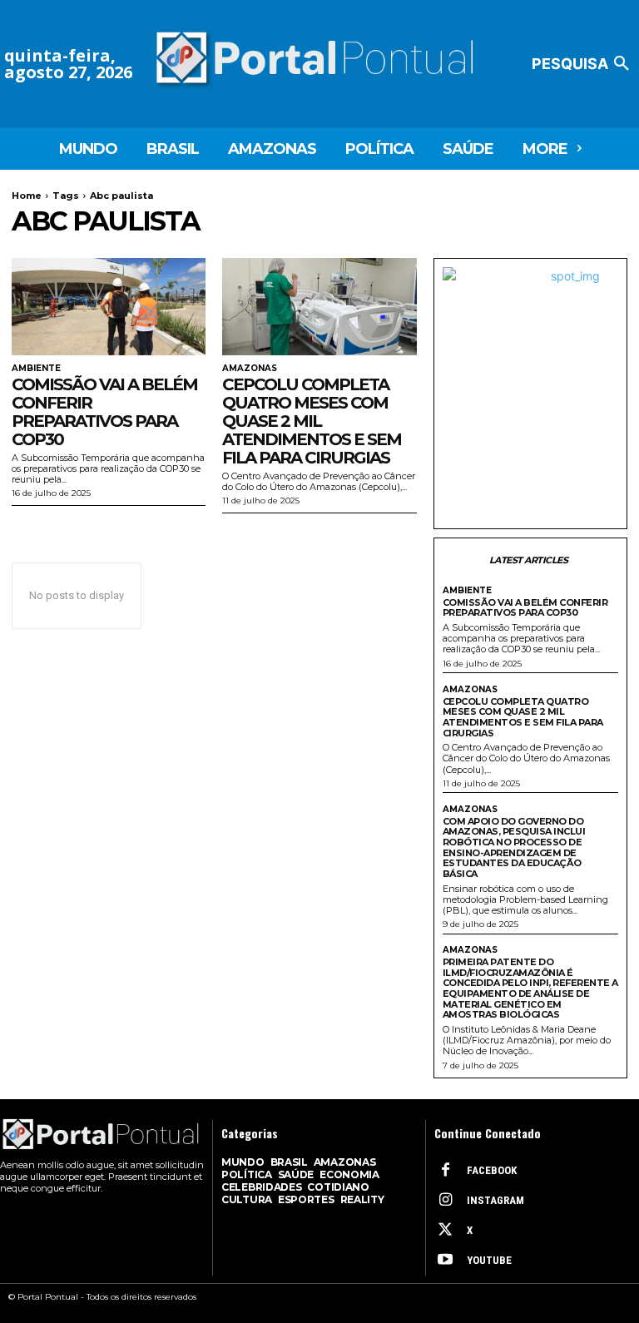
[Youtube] (445, 1261)
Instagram (495, 1200)
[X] (445, 1231)
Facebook (492, 1170)
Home (27, 195)
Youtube (489, 1260)
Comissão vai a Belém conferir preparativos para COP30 (104, 411)
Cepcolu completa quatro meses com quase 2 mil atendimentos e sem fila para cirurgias (311, 421)
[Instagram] (445, 1201)
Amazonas (249, 369)
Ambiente (36, 369)
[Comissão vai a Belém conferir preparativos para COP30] (109, 306)
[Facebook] (445, 1171)
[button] (583, 64)
